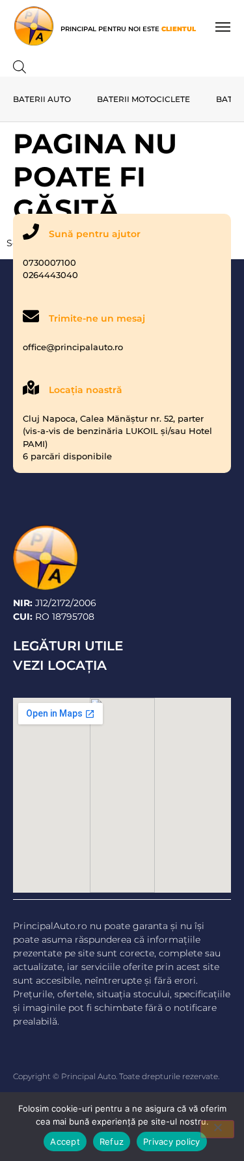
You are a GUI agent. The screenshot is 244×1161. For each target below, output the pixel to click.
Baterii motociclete (143, 99)
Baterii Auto (42, 99)
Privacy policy (171, 1141)
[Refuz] (217, 1129)
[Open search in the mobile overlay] (19, 65)
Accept (65, 1141)
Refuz (112, 1141)
